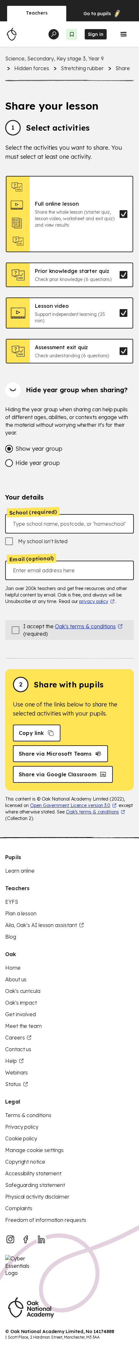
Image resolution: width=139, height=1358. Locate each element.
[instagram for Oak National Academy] (10, 1239)
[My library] (72, 34)
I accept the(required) (69, 630)
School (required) (33, 512)
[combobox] (69, 524)
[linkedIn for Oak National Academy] (41, 1239)
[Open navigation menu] (123, 34)
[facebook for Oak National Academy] (26, 1239)
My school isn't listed (43, 541)
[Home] (11, 34)
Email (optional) (31, 559)
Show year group (39, 448)
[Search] (53, 34)
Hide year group (38, 463)
